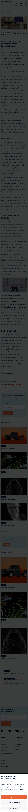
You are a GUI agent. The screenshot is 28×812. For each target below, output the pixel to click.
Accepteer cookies (14, 797)
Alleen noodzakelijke (14, 802)
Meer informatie (14, 808)
